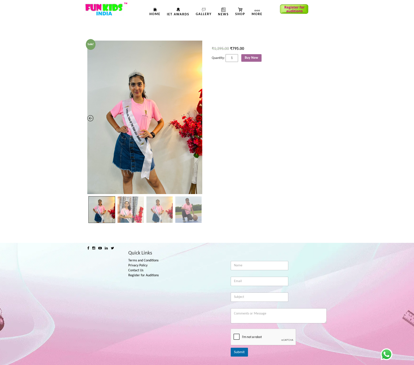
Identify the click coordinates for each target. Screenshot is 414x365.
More (257, 14)
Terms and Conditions (143, 260)
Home (154, 14)
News (223, 14)
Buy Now (251, 58)
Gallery (204, 14)
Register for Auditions (143, 275)
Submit (239, 352)
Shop (240, 14)
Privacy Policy (137, 265)
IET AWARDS (178, 14)
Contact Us (135, 270)
